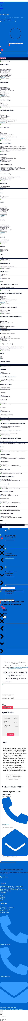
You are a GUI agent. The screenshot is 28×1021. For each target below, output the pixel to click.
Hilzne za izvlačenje (3, 135)
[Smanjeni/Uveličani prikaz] (0, 1016)
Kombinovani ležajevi (5, 143)
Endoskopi (3, 369)
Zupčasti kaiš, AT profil (4, 209)
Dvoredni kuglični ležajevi (5, 71)
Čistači (2, 447)
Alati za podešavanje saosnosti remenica (11, 430)
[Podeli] (3, 1016)
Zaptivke (2, 258)
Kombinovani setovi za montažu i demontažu (8, 299)
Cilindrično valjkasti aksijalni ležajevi (7, 90)
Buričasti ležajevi (3, 94)
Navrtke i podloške (3, 133)
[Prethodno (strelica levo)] (0, 1020)
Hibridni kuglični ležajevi (4, 72)
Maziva (2, 353)
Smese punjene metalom (6, 491)
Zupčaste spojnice (3, 230)
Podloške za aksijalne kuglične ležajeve (7, 134)
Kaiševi (2, 202)
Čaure (1, 254)
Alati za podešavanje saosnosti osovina (10, 438)
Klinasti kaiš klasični (4, 207)
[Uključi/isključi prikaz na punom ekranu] (2, 1016)
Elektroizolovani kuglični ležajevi (6, 74)
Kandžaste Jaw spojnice (4, 227)
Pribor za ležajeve (4, 127)
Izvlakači (1, 297)
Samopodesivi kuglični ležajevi (5, 75)
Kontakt (5, 613)
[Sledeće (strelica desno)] (2, 1020)
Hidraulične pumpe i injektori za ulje (6, 322)
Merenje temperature (6, 384)
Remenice (2, 246)
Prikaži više (2, 77)
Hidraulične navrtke (3, 321)
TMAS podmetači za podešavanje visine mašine (12, 423)
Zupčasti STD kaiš (3, 213)
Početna (6, 666)
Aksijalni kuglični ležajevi (4, 76)
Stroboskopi (3, 400)
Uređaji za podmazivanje (6, 344)
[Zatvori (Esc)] (5, 1016)
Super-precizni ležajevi (6, 164)
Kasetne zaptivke (4, 271)
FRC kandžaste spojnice (4, 225)
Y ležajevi (2, 118)
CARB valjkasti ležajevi (4, 87)
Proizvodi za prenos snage (5, 188)
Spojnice (2, 220)
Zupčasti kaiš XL (3, 211)
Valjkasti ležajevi (4, 82)
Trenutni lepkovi (4, 498)
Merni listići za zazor (4, 323)
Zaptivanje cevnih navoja (6, 513)
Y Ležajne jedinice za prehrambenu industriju (8, 120)
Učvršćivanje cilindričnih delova (8, 506)
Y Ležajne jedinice (3, 115)
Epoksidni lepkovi (5, 454)
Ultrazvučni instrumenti (6, 414)
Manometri (2, 325)
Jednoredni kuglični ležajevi (5, 70)
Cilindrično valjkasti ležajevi (5, 89)
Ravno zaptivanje (4, 484)
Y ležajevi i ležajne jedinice (7, 110)
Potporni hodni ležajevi (6, 174)
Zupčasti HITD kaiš (3, 208)
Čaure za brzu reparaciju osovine (9, 284)
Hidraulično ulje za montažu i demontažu (7, 326)
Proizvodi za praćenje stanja (6, 365)
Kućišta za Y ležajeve (4, 117)
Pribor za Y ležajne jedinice (5, 116)
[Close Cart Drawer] (1, 1011)
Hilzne (1, 132)
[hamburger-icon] (26, 525)
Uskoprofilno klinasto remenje (5, 214)
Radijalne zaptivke (5, 263)
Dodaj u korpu (7, 707)
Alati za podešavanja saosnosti (6, 419)
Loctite (1, 442)
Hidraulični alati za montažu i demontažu (11, 316)
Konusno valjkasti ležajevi (5, 88)
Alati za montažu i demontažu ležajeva (8, 288)
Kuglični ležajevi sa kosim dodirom (6, 69)
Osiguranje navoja (5, 469)
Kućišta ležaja (3, 183)
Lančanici (2, 237)
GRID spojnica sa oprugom (5, 226)
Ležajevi (2, 59)
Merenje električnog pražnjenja (8, 376)
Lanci (1, 193)
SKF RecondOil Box (5, 361)
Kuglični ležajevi (4, 64)
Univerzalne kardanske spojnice (6, 229)
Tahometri (2, 407)
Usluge (4, 525)
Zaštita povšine (4, 521)
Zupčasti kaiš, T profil (4, 210)
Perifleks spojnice (3, 228)
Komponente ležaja (5, 100)
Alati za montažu (3, 296)
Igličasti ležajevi (3, 91)
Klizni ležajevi (3, 154)
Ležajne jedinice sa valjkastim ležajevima (7, 121)
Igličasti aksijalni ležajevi (4, 93)
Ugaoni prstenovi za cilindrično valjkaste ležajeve (9, 137)
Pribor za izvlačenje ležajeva (5, 301)
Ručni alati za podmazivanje (7, 333)
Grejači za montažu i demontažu (8, 307)
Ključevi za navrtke (3, 298)
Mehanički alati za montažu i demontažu (11, 293)
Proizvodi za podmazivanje (7, 476)
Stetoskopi (3, 392)
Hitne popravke (4, 461)
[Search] (9, 45)
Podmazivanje (3, 329)
